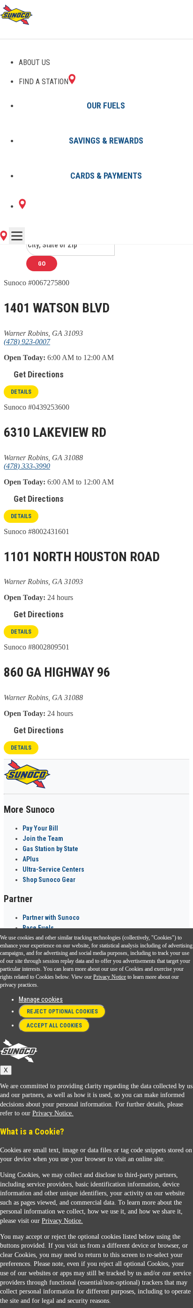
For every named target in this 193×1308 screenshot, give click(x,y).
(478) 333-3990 (27, 466)
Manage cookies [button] (41, 999)
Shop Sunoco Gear (48, 879)
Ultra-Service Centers (53, 869)
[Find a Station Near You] (3, 238)
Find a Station (43, 81)
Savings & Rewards (106, 140)
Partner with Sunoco (51, 917)
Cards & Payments (106, 176)
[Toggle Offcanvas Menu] (17, 235)
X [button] (6, 1070)
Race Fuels (38, 928)
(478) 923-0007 (27, 342)
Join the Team (42, 838)
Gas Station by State (50, 849)
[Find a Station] (22, 206)
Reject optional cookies (62, 1011)
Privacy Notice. (53, 1113)
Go (41, 263)
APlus (30, 859)
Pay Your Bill (40, 828)
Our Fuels (106, 105)
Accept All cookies (54, 1025)
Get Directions (39, 374)
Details (21, 392)
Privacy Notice (109, 977)
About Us (34, 62)
